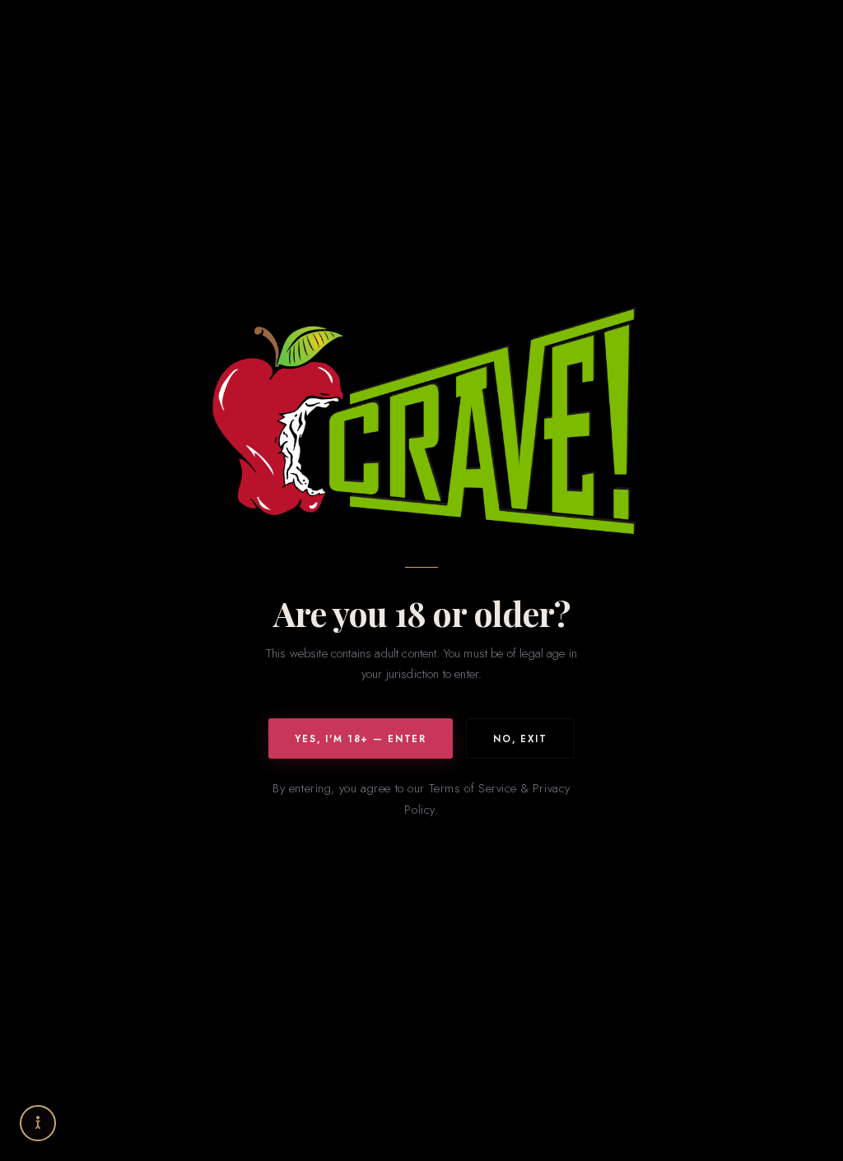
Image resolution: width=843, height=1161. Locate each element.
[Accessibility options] (38, 1123)
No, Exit (520, 738)
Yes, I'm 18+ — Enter (360, 738)
